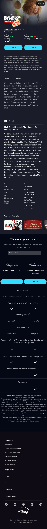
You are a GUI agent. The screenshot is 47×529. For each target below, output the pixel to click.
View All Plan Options (12, 78)
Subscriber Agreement (11, 456)
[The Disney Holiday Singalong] (33, 225)
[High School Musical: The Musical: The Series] (13, 225)
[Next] (43, 225)
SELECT (13, 47)
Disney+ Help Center (24, 419)
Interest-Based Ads (10, 464)
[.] (6, 504)
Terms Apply (10, 395)
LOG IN (41, 3)
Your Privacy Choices (10, 460)
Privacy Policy (8, 444)
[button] (23, 470)
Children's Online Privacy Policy (13, 448)
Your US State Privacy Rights (12, 452)
